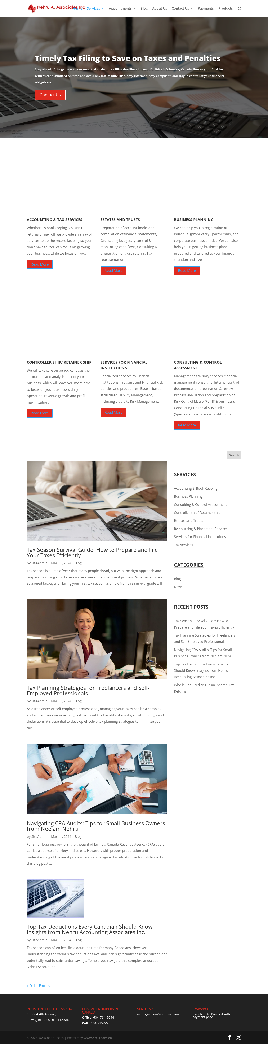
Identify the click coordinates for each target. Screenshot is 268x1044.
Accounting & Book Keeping (196, 488)
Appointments (120, 9)
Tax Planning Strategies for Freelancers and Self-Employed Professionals (88, 690)
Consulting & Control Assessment (200, 504)
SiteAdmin (39, 563)
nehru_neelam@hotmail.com (158, 1014)
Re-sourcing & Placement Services (201, 528)
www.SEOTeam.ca (98, 1038)
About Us (159, 9)
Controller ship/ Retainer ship (197, 512)
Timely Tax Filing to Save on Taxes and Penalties (128, 58)
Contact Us (180, 9)
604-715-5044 (101, 1023)
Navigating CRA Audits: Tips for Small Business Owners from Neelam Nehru (96, 825)
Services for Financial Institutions (200, 536)
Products (225, 9)
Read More (40, 264)
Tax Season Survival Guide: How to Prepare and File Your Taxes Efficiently (92, 552)
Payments (206, 9)
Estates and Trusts (188, 520)
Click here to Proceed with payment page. (211, 1015)
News (178, 586)
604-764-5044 (103, 1017)
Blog (144, 9)
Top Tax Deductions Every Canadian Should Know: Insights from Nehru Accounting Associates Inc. (90, 929)
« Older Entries (38, 985)
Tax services (183, 545)
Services (93, 9)
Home (77, 9)
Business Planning (188, 496)
